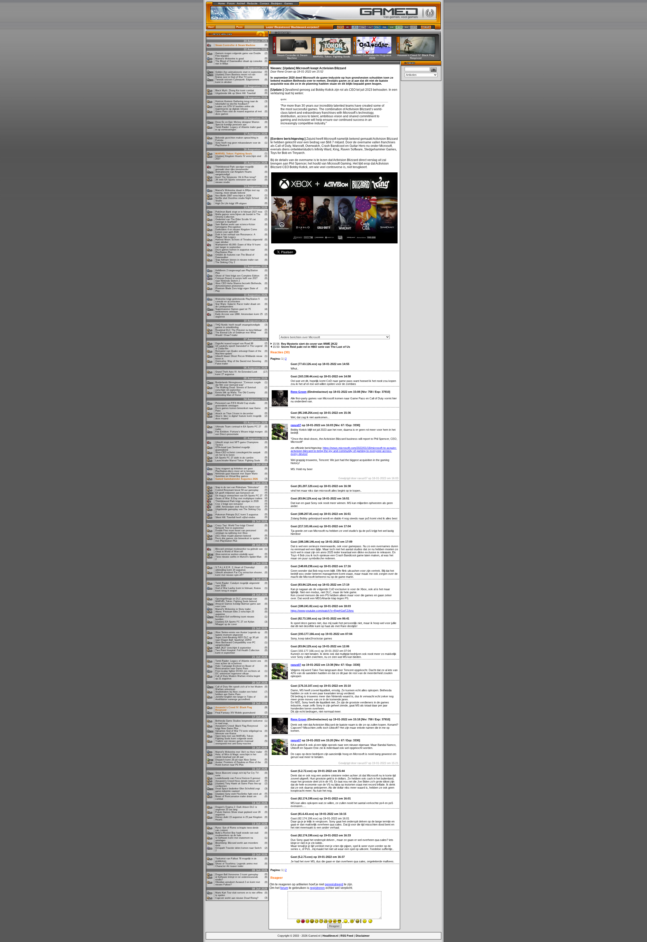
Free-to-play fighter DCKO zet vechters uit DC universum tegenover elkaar (237, 672)
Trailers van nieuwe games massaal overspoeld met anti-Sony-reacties (234, 742)
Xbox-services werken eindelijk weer (234, 554)
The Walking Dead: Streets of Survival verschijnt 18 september (235, 388)
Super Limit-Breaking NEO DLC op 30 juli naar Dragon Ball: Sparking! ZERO (237, 638)
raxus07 (296, 425)
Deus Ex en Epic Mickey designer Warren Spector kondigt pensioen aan (237, 123)
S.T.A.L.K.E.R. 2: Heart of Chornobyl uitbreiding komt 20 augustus (235, 568)
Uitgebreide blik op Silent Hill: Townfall (235, 93)
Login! (269, 26)
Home (221, 3)
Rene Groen (299, 391)
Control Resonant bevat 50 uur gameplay (237, 490)
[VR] (355, 28)
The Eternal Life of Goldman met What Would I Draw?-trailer (235, 333)
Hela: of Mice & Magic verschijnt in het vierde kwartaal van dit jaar (235, 755)
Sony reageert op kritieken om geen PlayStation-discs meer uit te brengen (235, 469)
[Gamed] (340, 28)
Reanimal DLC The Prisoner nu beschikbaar (238, 330)
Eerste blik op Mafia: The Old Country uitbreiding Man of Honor (235, 393)
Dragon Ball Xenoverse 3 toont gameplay (236, 874)
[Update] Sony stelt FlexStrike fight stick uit (238, 794)
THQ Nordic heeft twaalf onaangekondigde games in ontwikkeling (237, 326)
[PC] (348, 28)
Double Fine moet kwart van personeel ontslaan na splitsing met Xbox (235, 531)
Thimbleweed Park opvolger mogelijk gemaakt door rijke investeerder (234, 168)
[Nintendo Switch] (362, 28)
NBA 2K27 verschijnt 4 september (233, 648)
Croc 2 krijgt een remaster (229, 504)
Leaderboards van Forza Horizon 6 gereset (237, 778)
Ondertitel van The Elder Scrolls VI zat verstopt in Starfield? (235, 220)
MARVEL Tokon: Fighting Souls (233, 153)
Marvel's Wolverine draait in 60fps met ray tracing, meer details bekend (237, 191)
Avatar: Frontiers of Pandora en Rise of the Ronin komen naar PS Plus (238, 763)
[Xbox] (399, 28)
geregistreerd (334, 884)
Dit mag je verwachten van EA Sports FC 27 (238, 495)
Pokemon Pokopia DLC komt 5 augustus (236, 514)
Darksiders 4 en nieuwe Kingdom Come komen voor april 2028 (236, 230)
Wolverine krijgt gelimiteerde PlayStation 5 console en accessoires (237, 300)
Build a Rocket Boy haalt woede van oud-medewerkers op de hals (237, 834)
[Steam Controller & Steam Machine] (293, 52)
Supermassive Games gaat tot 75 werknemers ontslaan (233, 310)
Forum (231, 3)
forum (284, 888)
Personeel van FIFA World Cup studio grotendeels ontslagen (235, 404)
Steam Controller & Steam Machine (235, 45)
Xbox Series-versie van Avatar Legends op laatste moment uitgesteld (237, 633)
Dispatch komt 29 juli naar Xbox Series (235, 760)
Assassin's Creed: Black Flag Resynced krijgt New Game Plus (236, 727)
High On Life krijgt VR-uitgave (231, 203)
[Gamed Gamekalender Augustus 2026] (373, 52)
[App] (406, 28)
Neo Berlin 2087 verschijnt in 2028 (233, 195)
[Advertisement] (334, 296)
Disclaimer (362, 935)
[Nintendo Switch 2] (370, 28)
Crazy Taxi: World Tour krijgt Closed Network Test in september (234, 526)
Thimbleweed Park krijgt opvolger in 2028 (237, 501)
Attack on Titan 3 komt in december (234, 413)
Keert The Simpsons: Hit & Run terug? (235, 177)
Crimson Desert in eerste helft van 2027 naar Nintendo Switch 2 (236, 279)
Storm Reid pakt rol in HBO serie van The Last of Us (315, 346)
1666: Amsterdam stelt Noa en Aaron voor (237, 507)
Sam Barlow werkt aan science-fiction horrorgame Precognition (235, 225)
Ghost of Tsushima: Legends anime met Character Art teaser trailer (236, 864)
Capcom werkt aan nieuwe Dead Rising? (236, 898)
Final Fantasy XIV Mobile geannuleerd (235, 712)
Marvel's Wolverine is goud (229, 58)
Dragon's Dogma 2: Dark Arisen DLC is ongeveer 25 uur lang (236, 808)
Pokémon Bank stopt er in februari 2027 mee (238, 212)
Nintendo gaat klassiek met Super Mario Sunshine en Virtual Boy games (236, 474)
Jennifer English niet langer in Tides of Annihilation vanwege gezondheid (235, 698)
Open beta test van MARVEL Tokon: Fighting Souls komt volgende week (234, 737)
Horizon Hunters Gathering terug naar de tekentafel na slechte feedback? (236, 102)
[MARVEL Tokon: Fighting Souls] (333, 53)
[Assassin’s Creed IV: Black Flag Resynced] (417, 52)
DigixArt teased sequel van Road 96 (234, 343)
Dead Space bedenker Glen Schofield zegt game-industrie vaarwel (237, 789)
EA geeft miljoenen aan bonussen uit (234, 493)
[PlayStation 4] (377, 28)
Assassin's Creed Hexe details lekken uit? (237, 781)
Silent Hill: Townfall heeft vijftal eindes (235, 517)
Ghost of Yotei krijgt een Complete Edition (237, 275)
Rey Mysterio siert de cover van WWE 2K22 (309, 343)
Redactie (252, 3)
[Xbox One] (392, 28)
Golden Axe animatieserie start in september (238, 72)
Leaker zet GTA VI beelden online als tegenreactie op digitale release (234, 107)
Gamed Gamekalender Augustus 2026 (236, 479)
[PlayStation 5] (384, 28)
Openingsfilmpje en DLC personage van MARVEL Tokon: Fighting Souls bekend (236, 600)
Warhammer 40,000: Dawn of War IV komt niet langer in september (238, 245)
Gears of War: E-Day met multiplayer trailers (238, 498)
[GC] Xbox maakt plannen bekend (233, 536)
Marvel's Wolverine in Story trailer (233, 609)
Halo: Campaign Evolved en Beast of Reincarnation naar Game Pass (234, 667)
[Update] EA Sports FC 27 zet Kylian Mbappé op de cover (234, 623)
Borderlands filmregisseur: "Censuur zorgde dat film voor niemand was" (238, 383)
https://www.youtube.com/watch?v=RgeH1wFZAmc (322, 610)
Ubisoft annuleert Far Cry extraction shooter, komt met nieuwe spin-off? (239, 573)
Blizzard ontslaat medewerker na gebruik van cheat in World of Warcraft (239, 550)
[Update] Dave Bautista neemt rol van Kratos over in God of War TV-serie (235, 75)
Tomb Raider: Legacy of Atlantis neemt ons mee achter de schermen (238, 662)
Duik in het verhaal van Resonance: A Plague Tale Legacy (235, 235)
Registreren (282, 26)
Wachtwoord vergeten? (305, 26)
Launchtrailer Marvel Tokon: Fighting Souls (237, 460)
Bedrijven (276, 3)
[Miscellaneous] (414, 28)
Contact (264, 3)
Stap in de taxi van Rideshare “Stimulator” (237, 487)
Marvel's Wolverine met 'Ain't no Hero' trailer (238, 752)
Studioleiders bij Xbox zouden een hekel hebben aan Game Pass (236, 693)
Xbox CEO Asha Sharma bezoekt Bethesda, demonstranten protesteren (238, 284)
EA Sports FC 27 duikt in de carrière (234, 457)
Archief (241, 3)
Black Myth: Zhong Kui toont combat (234, 90)
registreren (317, 888)
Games (288, 3)
